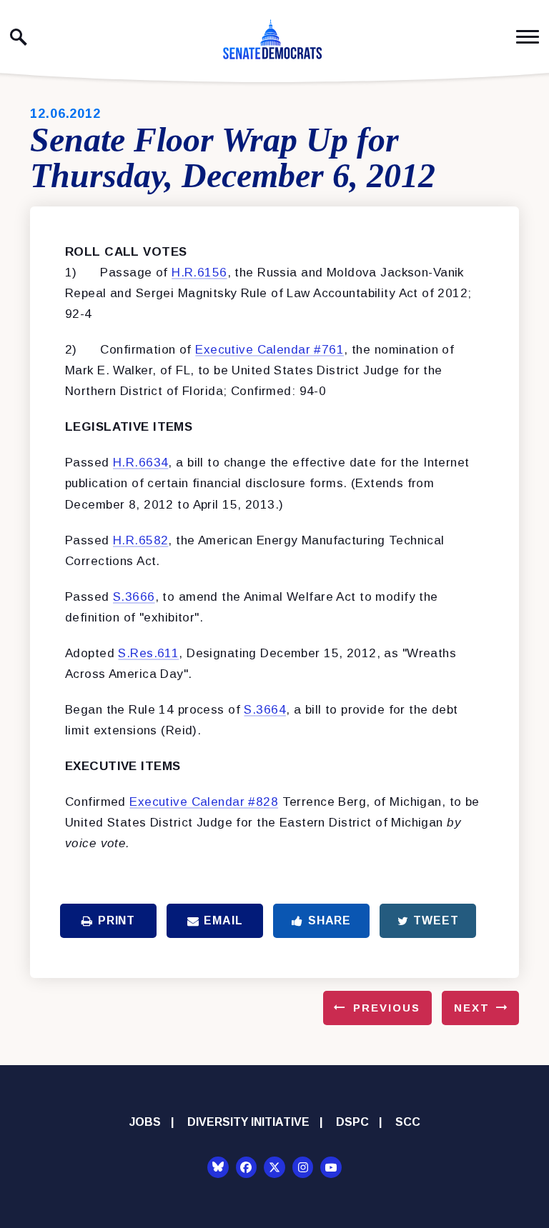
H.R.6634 (140, 462)
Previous (386, 1008)
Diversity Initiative (248, 1122)
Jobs (145, 1122)
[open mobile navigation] (527, 36)
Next (472, 1008)
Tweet (435, 920)
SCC (407, 1122)
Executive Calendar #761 (269, 349)
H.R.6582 (140, 540)
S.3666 (134, 597)
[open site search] (18, 37)
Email (223, 920)
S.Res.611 (148, 653)
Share (329, 920)
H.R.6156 (199, 272)
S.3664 (265, 710)
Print (116, 920)
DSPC (352, 1122)
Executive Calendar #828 (203, 802)
